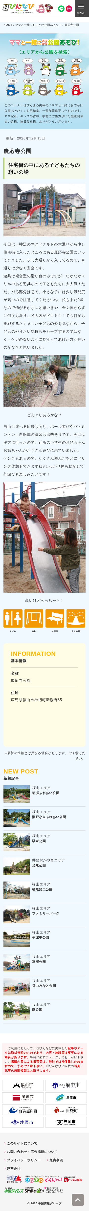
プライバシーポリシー (24, 1159)
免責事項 (56, 1159)
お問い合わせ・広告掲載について (32, 1151)
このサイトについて (22, 1143)
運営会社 (14, 1168)
